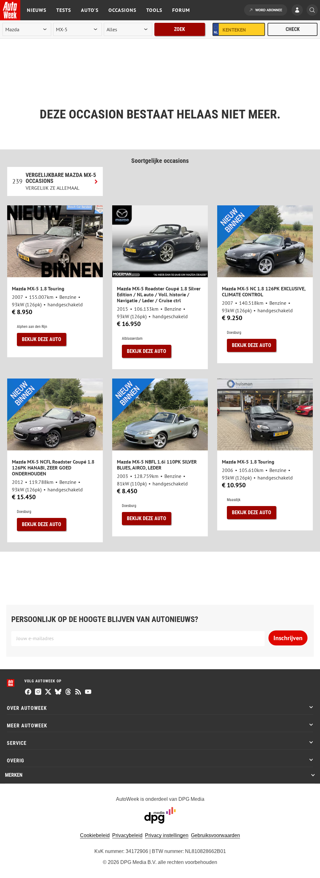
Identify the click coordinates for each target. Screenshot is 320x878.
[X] (48, 692)
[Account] (298, 11)
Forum (181, 10)
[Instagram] (38, 692)
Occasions (122, 10)
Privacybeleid (127, 835)
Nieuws (36, 10)
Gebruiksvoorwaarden (215, 835)
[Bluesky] (58, 692)
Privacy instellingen (166, 835)
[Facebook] (28, 692)
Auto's (89, 10)
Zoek (179, 29)
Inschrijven (287, 638)
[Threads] (68, 692)
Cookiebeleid (95, 835)
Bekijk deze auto (41, 339)
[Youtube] (88, 692)
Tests (63, 10)
